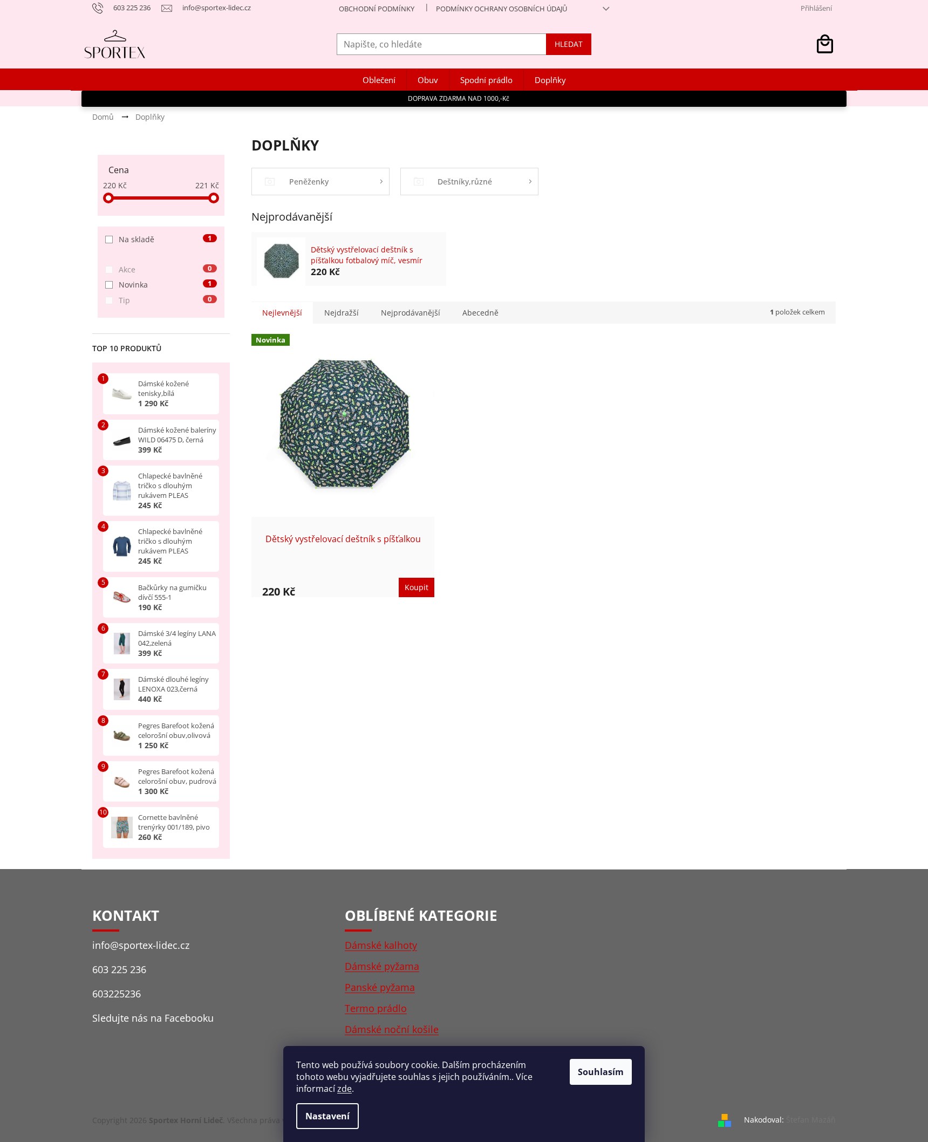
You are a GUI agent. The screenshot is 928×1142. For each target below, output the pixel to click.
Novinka (165, 284)
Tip (165, 300)
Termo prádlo (376, 1008)
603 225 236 (119, 969)
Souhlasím (601, 1072)
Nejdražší (341, 312)
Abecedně (480, 312)
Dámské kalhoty (381, 945)
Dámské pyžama (382, 966)
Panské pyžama (380, 987)
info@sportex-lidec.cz (140, 945)
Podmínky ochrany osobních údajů (501, 8)
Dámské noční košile (392, 1029)
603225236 (116, 993)
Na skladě (165, 239)
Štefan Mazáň (811, 1119)
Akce (165, 269)
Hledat (569, 44)
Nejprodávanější (410, 312)
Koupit (416, 587)
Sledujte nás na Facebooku (153, 1017)
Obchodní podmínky (376, 8)
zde (344, 1089)
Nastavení (327, 1116)
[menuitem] (379, 80)
